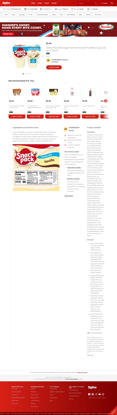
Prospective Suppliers (84, 413)
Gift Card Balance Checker (18, 397)
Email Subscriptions (16, 391)
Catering (33, 403)
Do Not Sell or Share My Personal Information (22, 413)
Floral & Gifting (34, 394)
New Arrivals (98, 14)
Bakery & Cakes (34, 397)
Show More (90, 355)
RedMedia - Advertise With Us (57, 391)
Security (37, 413)
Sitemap (2, 413)
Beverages (22, 14)
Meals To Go (34, 391)
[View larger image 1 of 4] (26, 56)
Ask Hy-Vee (14, 388)
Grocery (33, 388)
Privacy (7, 413)
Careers (52, 394)
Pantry (13, 14)
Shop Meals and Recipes (75, 393)
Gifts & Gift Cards (35, 400)
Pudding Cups (33, 20)
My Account (15, 394)
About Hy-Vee (53, 388)
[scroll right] (105, 100)
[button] (54, 62)
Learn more (69, 196)
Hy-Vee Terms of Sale (71, 379)
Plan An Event (34, 406)
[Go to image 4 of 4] (30, 74)
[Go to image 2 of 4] (25, 74)
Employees (75, 413)
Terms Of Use (43, 413)
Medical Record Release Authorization (62, 413)
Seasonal (88, 14)
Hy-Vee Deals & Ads (73, 390)
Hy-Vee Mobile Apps (74, 396)
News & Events (53, 397)
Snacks (15, 20)
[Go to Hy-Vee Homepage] (6, 3)
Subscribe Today (82, 372)
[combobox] (87, 3)
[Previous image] (10, 56)
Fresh (6, 14)
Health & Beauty (71, 14)
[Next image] (43, 56)
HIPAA (49, 413)
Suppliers (93, 413)
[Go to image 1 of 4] (23, 74)
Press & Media (15, 400)
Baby (80, 14)
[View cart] (111, 3)
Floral (61, 14)
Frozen (31, 14)
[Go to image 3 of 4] (28, 74)
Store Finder (15, 403)
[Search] (96, 3)
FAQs (51, 400)
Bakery (54, 14)
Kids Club (71, 398)
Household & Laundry (42, 14)
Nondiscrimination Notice (103, 413)
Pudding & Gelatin (23, 20)
